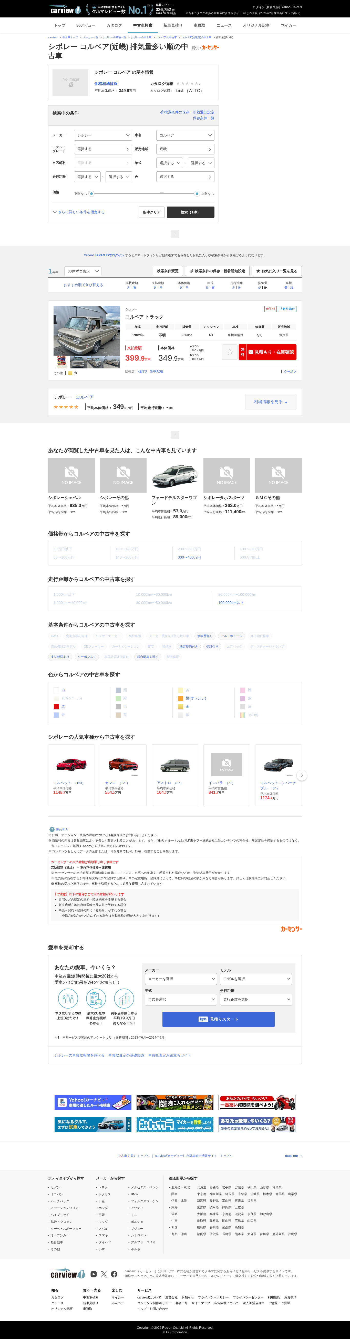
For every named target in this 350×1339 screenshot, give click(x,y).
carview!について (149, 1297)
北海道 (201, 1187)
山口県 (251, 1221)
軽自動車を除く (148, 657)
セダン (55, 1187)
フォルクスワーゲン (145, 1201)
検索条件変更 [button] (168, 271)
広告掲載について (226, 1303)
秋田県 (251, 1187)
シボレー (63, 397)
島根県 (214, 1221)
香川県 (214, 1227)
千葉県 (242, 1194)
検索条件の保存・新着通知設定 (189, 112)
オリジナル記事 (256, 25)
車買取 (199, 25)
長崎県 (226, 1234)
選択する (167, 176)
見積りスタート (224, 1019)
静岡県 (226, 1207)
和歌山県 (266, 1214)
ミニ (134, 1215)
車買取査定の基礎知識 (126, 1055)
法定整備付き (189, 646)
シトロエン (138, 1235)
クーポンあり (87, 657)
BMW (134, 1194)
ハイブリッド (60, 1215)
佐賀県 (214, 1234)
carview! (53, 37)
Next (301, 775)
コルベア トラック (144, 316)
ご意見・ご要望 (279, 1303)
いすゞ (103, 1249)
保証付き (212, 646)
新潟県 (201, 1201)
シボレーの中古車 (141, 37)
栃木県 (267, 1194)
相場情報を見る (268, 401)
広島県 (239, 1221)
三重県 (239, 1207)
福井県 (251, 1201)
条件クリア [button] (152, 212)
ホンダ (103, 1208)
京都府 (226, 1214)
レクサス (105, 1194)
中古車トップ (70, 37)
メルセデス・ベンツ (145, 1187)
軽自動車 (57, 1242)
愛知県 (201, 1207)
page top (291, 1155)
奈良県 (251, 1214)
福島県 (277, 1187)
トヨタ (103, 1187)
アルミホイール (231, 636)
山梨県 (292, 1194)
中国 (174, 1221)
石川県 (239, 1201)
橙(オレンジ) (195, 698)
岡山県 (226, 1221)
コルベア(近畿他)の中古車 (196, 37)
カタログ (114, 25)
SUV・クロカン (62, 1222)
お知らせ (188, 1297)
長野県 (214, 1201)
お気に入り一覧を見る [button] (279, 271)
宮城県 (239, 1187)
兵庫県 (214, 1214)
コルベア (85, 397)
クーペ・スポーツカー (66, 1228)
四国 (174, 1227)
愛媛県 (226, 1227)
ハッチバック (60, 1201)
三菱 (102, 1215)
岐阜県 (214, 1207)
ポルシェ (137, 1222)
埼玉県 (229, 1194)
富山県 (226, 1201)
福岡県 (201, 1234)
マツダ (103, 1222)
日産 (102, 1201)
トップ (59, 25)
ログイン (259, 7)
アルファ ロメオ (143, 1242)
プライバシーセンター (248, 1297)
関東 (174, 1194)
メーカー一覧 (90, 37)
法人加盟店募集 (253, 1303)
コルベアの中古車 (166, 37)
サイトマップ (201, 1303)
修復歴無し (205, 636)
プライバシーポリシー (213, 1297)
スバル (103, 1228)
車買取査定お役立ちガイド (169, 1055)
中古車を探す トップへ (133, 1155)
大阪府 (201, 1214)
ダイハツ (105, 1242)
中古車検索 (142, 25)
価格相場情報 (106, 83)
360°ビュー (86, 25)
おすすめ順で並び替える (83, 285)
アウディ (137, 1208)
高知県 (239, 1227)
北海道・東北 (180, 1187)
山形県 (264, 1187)
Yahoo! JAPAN (292, 7)
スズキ (103, 1235)
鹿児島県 (278, 1234)
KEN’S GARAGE (150, 371)
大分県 (251, 1234)
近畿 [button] (163, 149)
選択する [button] (84, 149)
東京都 (201, 1194)
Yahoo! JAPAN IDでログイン (104, 255)
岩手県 (226, 1187)
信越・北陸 (179, 1201)
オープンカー (60, 1235)
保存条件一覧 (203, 118)
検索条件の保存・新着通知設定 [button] (220, 271)
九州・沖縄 (179, 1234)
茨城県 (255, 1194)
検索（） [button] (191, 212)
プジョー (137, 1228)
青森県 (214, 1187)
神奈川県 (216, 1194)
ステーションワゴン (64, 1208)
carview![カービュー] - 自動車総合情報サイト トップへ (193, 1155)
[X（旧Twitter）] (104, 1274)
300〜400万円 (189, 557)
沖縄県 (292, 1234)
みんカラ (118, 1303)
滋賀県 (239, 1214)
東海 (174, 1207)
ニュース (224, 25)
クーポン (290, 371)
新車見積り (173, 25)
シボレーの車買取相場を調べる (79, 1055)
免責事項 (290, 1297)
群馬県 (280, 1194)
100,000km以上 (231, 603)
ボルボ (135, 1249)
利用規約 (274, 1297)
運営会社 (171, 1297)
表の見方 (62, 830)
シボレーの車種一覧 (114, 37)
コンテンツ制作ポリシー (154, 1303)
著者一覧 (181, 1303)
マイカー (288, 25)
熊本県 (239, 1234)
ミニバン (57, 1194)
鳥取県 (201, 1221)
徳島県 (201, 1227)
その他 (55, 1249)
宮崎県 (264, 1234)
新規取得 (272, 7)
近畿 (174, 1214)
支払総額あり (60, 657)
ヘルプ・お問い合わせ (152, 1309)
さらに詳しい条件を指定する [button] (81, 212)
